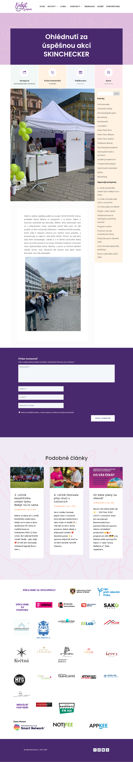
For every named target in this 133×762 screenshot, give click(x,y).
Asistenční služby (104, 108)
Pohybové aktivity (105, 143)
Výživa (100, 172)
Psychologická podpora (107, 147)
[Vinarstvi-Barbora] (66, 657)
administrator (21, 510)
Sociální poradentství (106, 159)
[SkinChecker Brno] (53, 330)
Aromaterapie (103, 104)
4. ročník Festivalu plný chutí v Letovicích (66, 498)
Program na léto (104, 226)
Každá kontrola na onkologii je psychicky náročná (106, 218)
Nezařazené (102, 121)
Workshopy (102, 176)
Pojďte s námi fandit (106, 211)
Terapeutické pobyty (106, 163)
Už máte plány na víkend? (108, 206)
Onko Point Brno (104, 130)
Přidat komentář (103, 418)
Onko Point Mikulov (105, 134)
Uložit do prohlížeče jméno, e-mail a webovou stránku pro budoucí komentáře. (47, 412)
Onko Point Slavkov (105, 139)
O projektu (102, 126)
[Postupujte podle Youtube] (103, 750)
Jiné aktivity (31, 83)
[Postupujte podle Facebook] (95, 750)
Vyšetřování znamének (107, 168)
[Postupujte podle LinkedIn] (107, 750)
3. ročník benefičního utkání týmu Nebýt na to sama (108, 191)
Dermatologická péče (20, 83)
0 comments (52, 83)
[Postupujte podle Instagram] (99, 750)
